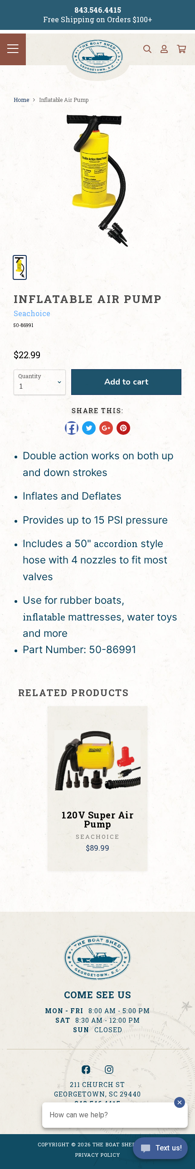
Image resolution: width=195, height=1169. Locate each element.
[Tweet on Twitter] (89, 428)
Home (21, 99)
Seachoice (32, 313)
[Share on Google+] (106, 428)
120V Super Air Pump (97, 819)
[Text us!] (160, 1150)
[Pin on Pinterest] (123, 428)
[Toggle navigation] (13, 49)
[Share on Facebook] (71, 428)
